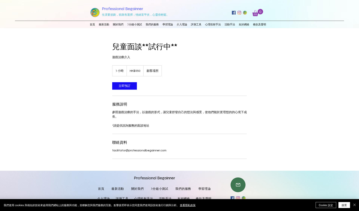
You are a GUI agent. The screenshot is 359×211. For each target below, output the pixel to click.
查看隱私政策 (188, 205)
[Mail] (238, 184)
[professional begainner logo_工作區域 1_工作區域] (245, 13)
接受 (344, 205)
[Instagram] (239, 13)
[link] (124, 86)
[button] (257, 12)
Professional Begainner (122, 8)
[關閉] (354, 205)
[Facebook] (234, 13)
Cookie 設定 (326, 205)
